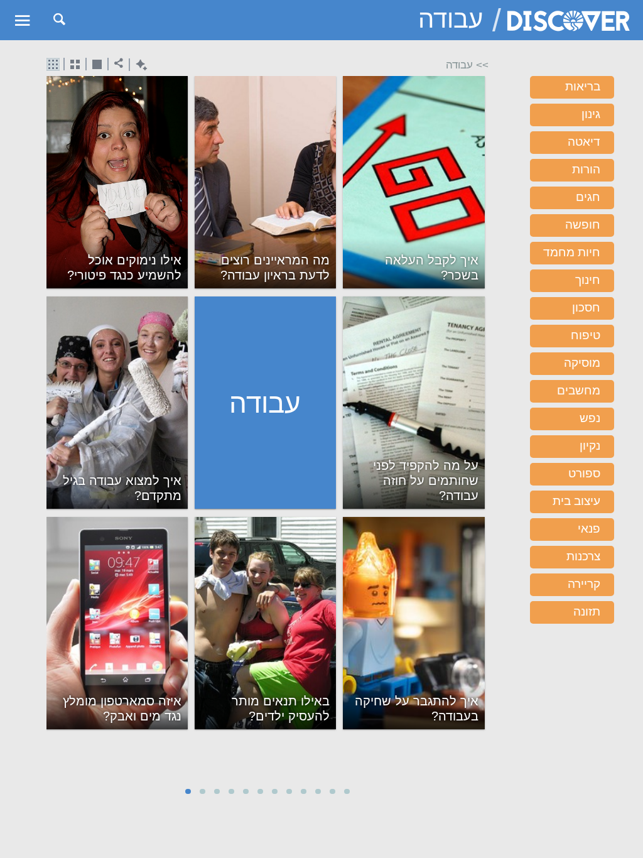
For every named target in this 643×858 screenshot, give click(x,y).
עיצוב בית (576, 501)
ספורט (584, 473)
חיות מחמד (571, 252)
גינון (590, 114)
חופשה (582, 224)
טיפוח (585, 335)
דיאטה (584, 141)
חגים (588, 197)
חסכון (586, 307)
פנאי (589, 528)
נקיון (590, 445)
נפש (590, 418)
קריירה (584, 583)
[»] (480, 424)
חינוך (587, 279)
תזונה (586, 611)
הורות (586, 169)
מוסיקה (582, 362)
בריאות (582, 86)
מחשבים (578, 390)
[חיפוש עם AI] (138, 65)
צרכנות (583, 556)
